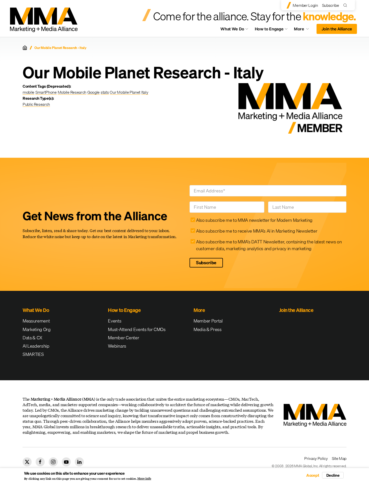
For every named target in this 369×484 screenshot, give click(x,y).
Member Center (123, 337)
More (304, 30)
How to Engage (269, 28)
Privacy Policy (316, 458)
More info (144, 478)
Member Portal (208, 321)
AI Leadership (36, 346)
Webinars (117, 346)
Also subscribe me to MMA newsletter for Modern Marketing (254, 220)
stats (105, 92)
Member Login (305, 5)
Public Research (36, 104)
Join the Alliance (337, 28)
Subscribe (330, 5)
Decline (333, 475)
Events (114, 321)
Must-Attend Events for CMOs (136, 329)
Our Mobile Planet (125, 92)
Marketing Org (37, 329)
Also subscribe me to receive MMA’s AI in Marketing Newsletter (256, 231)
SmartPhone (46, 92)
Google (93, 92)
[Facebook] (40, 461)
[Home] (25, 47)
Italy (144, 92)
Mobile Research (72, 92)
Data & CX (32, 337)
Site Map (339, 458)
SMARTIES (33, 354)
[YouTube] (66, 461)
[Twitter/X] (27, 461)
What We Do (232, 28)
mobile (28, 92)
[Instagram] (53, 461)
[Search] (346, 5)
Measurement (36, 321)
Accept (312, 475)
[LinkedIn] (79, 461)
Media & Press (208, 329)
